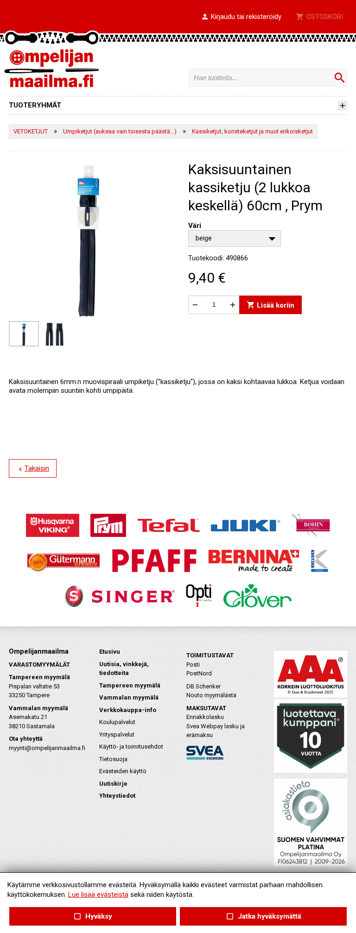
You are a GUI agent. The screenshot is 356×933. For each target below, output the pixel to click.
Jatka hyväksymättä (263, 916)
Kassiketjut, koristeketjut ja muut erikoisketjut (252, 131)
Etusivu (109, 651)
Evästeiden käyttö (122, 771)
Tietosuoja (113, 759)
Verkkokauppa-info (127, 709)
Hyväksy (92, 916)
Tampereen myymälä (129, 685)
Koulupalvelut (117, 722)
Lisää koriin (270, 304)
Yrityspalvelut (116, 734)
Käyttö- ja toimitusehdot (131, 746)
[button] (241, 17)
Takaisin (32, 468)
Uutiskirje (113, 783)
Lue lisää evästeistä (98, 894)
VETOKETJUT (30, 131)
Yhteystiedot (117, 795)
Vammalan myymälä (129, 697)
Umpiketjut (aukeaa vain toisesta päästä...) (120, 131)
